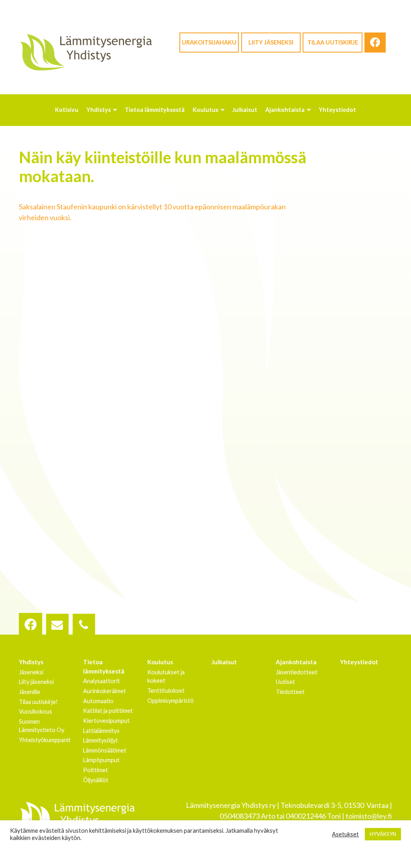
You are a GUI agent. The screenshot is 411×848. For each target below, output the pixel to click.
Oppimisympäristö (170, 700)
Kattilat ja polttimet (108, 710)
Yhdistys (31, 661)
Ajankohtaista (296, 661)
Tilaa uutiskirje (332, 42)
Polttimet (95, 770)
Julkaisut (224, 661)
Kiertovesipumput (106, 720)
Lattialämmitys (101, 730)
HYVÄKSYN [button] (383, 834)
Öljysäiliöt (95, 780)
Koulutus (160, 661)
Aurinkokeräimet (104, 691)
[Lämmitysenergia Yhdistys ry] (86, 51)
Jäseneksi (31, 672)
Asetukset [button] (345, 834)
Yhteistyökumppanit (45, 739)
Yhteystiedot (359, 661)
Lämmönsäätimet (104, 750)
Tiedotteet (290, 691)
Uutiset (285, 681)
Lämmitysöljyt (100, 740)
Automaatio (98, 701)
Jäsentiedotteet (296, 672)
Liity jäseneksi (270, 42)
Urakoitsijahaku (209, 42)
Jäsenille (29, 691)
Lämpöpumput (101, 760)
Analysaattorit (101, 681)
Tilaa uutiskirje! (38, 701)
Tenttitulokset (166, 690)
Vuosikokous (35, 711)
